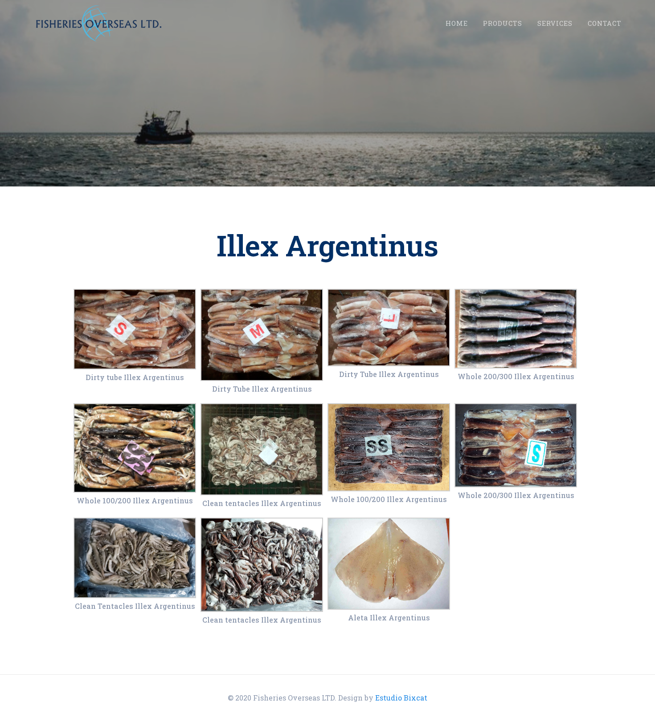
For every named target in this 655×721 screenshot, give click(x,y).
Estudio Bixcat (401, 697)
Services (555, 23)
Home (457, 23)
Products (502, 23)
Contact (605, 23)
